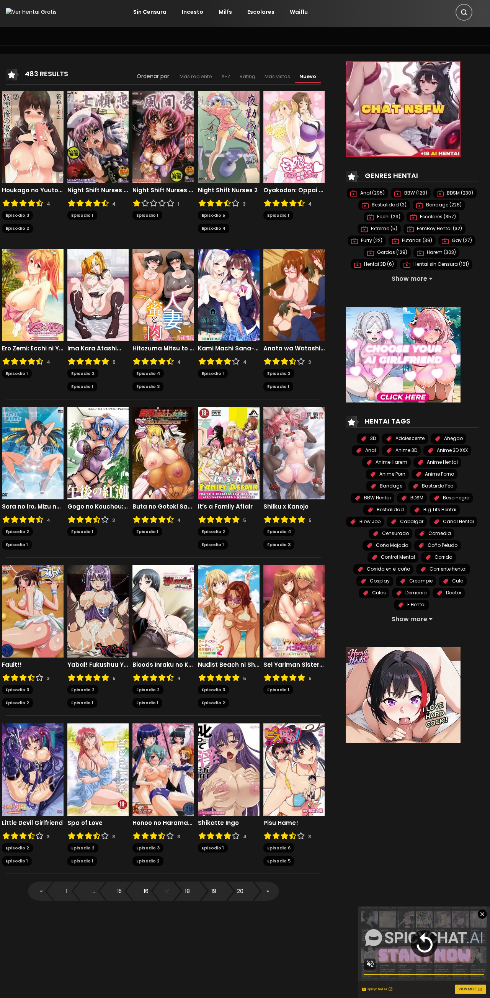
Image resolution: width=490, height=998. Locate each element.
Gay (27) (461, 240)
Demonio (415, 592)
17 (166, 891)
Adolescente (409, 438)
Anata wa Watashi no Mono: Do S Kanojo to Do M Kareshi (294, 348)
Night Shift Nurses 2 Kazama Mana (163, 190)
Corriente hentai (447, 569)
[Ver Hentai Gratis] (31, 12)
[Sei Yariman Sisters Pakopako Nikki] (294, 611)
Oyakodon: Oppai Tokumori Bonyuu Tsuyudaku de (294, 190)
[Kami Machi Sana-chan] (229, 294)
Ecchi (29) (388, 216)
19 (213, 891)
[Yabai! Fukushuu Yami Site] (98, 611)
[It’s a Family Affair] (229, 452)
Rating (247, 76)
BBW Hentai (377, 497)
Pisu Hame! (280, 823)
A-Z (225, 76)
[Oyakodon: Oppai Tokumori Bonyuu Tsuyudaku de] (294, 136)
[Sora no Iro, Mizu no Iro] (33, 452)
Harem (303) (441, 252)
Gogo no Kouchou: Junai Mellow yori (98, 506)
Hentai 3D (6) (378, 264)
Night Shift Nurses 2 (228, 190)
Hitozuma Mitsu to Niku (163, 348)
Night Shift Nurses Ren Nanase (98, 190)
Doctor (453, 592)
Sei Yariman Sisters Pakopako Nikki (294, 664)
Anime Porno (439, 474)
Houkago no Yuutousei (33, 190)
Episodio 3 (17, 215)
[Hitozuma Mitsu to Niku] (163, 294)
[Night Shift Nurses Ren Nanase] (98, 136)
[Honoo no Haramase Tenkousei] (163, 769)
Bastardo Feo (437, 486)
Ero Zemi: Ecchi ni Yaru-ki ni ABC (33, 348)
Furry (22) (371, 240)
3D (372, 438)
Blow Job (369, 521)
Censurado (395, 533)
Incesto (192, 12)
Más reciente (196, 76)
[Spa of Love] (98, 769)
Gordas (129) (391, 252)
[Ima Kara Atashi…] (98, 294)
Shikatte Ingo (218, 823)
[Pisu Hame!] (294, 769)
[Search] (464, 12)
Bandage (390, 486)
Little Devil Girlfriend (32, 823)
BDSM (416, 497)
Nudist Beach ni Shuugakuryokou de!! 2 (229, 664)
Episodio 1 (82, 215)
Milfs (225, 12)
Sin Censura (150, 12)
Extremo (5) (383, 228)
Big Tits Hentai (439, 509)
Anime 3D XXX (452, 450)
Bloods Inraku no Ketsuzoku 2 (163, 664)
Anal (370, 450)
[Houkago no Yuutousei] (33, 136)
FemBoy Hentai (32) (439, 228)
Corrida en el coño (388, 569)
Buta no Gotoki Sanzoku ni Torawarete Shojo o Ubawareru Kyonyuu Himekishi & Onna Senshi (163, 506)
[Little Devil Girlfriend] (33, 769)
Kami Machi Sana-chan (229, 348)
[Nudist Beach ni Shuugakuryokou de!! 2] (229, 611)
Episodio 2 (17, 228)
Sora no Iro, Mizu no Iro (33, 506)
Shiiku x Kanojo (286, 506)
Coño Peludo (441, 545)
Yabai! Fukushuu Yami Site (98, 664)
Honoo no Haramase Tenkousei (163, 823)
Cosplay (379, 581)
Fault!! (12, 664)
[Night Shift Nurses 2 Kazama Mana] (163, 136)
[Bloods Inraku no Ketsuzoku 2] (163, 611)
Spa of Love (85, 823)
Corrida (442, 557)
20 (240, 891)
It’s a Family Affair (225, 506)
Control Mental (397, 557)
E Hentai (416, 604)
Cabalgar (411, 521)
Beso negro (455, 497)
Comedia (439, 533)
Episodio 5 (213, 215)
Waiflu (299, 12)
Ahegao (453, 438)
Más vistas (277, 76)
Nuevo (307, 76)
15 (119, 891)
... (93, 891)
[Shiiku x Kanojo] (294, 452)
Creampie (420, 581)
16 (146, 891)
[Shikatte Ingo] (229, 769)
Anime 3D (405, 450)
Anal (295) (372, 193)
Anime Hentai (442, 462)
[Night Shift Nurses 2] (229, 136)
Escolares (260, 12)
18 (187, 891)
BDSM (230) (459, 193)
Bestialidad (390, 509)
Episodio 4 (213, 228)
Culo (457, 581)
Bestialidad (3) (389, 204)
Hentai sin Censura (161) (440, 264)
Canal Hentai (458, 521)
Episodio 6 (279, 848)
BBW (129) (415, 193)
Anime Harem (390, 462)
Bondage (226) (443, 204)
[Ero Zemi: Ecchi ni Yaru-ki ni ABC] (33, 294)
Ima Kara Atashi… (94, 348)
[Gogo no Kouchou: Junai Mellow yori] (98, 452)
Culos (378, 592)
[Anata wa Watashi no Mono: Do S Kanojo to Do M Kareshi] (294, 294)
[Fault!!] (33, 611)
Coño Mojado (391, 545)
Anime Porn (391, 474)
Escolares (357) (437, 216)
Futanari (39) (416, 240)
